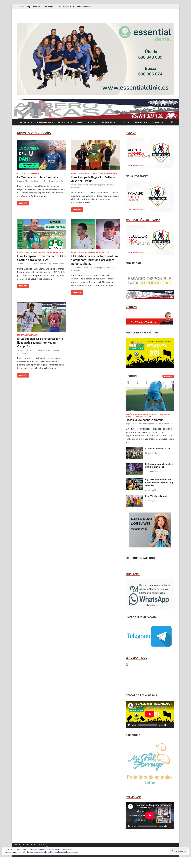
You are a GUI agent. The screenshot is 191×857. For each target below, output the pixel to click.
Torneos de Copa (86, 122)
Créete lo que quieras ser (157, 448)
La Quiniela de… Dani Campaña (37, 177)
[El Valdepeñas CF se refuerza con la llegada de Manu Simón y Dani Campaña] (41, 317)
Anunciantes (37, 7)
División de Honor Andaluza (138, 414)
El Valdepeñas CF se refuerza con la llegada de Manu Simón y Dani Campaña (40, 342)
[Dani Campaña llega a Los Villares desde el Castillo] (95, 155)
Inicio (22, 7)
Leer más (22, 202)
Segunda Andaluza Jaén (106, 173)
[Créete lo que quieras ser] (134, 448)
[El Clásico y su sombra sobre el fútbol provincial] (134, 464)
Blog (28, 7)
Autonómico (44, 122)
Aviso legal (49, 7)
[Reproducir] (129, 725)
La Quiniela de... (34, 173)
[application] (150, 714)
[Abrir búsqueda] (172, 122)
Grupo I (91, 173)
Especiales (139, 122)
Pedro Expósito (40, 181)
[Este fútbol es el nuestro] (134, 496)
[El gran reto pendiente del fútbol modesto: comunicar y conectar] (134, 479)
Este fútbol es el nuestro (157, 496)
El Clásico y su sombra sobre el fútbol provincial (159, 465)
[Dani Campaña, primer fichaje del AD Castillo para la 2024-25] (41, 234)
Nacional (25, 122)
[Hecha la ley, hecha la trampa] (150, 383)
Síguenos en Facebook (141, 558)
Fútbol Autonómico (160, 414)
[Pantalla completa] (170, 725)
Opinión (156, 122)
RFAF (150, 416)
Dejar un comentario (57, 181)
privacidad (36, 847)
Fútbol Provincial (79, 173)
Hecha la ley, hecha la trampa (144, 419)
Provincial (64, 122)
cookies (46, 847)
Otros (123, 122)
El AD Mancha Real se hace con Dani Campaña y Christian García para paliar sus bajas (95, 259)
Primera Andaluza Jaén (98, 252)
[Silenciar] (165, 725)
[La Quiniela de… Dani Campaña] (41, 155)
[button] (95, 59)
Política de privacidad (66, 7)
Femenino (107, 122)
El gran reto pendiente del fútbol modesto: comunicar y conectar (159, 482)
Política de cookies (84, 7)
